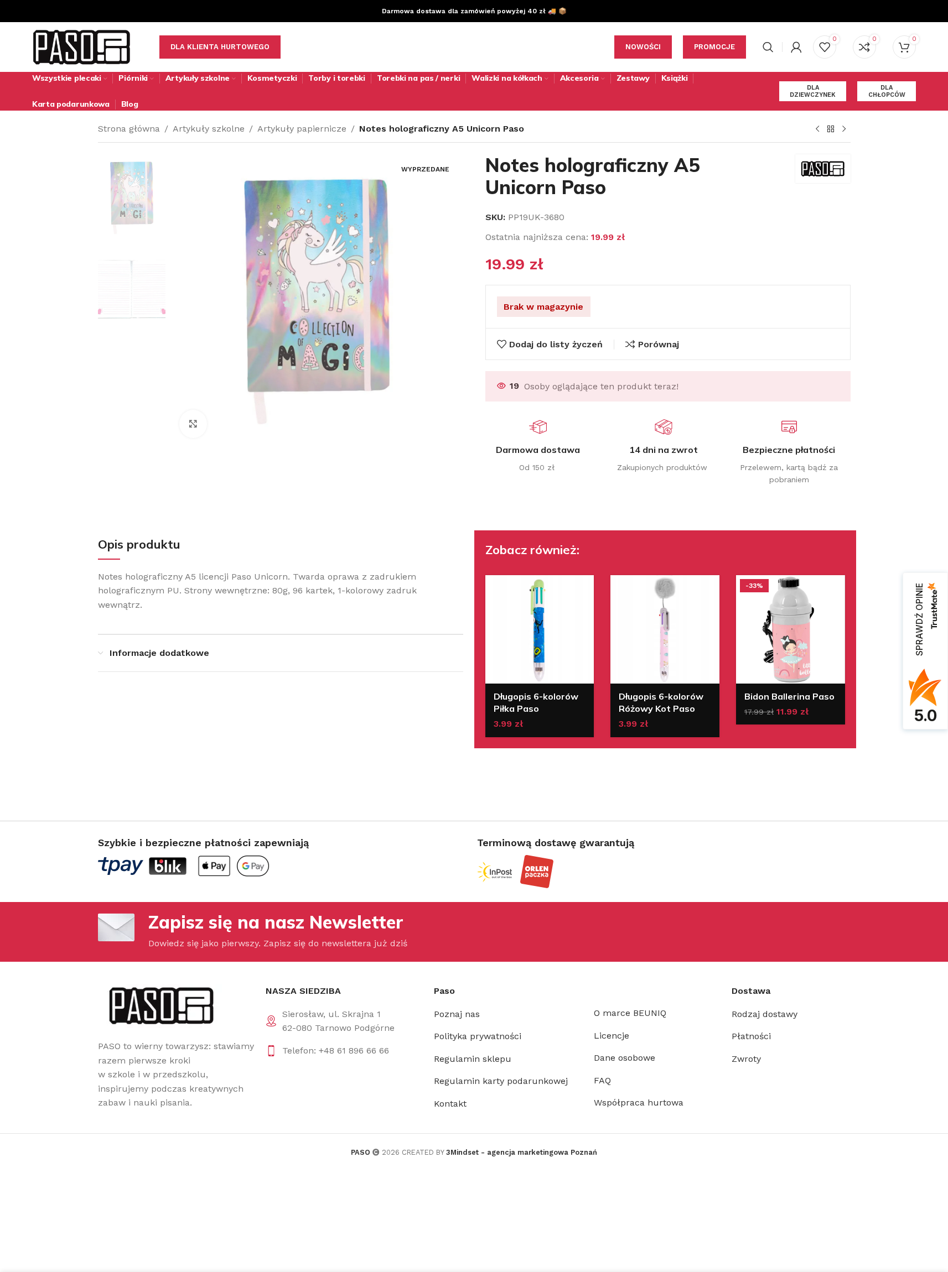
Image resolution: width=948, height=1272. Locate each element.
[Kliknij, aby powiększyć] (193, 423)
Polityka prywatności (477, 1036)
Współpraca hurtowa (638, 1102)
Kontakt (450, 1103)
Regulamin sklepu (472, 1059)
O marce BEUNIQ (630, 1013)
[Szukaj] (768, 47)
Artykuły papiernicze (301, 128)
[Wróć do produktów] (830, 129)
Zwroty (746, 1059)
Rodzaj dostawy (764, 1014)
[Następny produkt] (844, 129)
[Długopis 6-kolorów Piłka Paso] (539, 629)
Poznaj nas (457, 1014)
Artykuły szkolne (209, 128)
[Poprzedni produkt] (817, 129)
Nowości (643, 47)
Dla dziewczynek (813, 91)
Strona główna (129, 128)
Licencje (611, 1035)
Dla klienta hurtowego (220, 47)
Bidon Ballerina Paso (789, 696)
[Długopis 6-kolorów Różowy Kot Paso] (664, 629)
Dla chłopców (886, 91)
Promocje (714, 47)
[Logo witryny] (82, 46)
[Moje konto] (796, 47)
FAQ (602, 1080)
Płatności (751, 1036)
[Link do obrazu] (160, 1005)
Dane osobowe (624, 1057)
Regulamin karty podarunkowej (501, 1081)
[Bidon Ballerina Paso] (790, 629)
